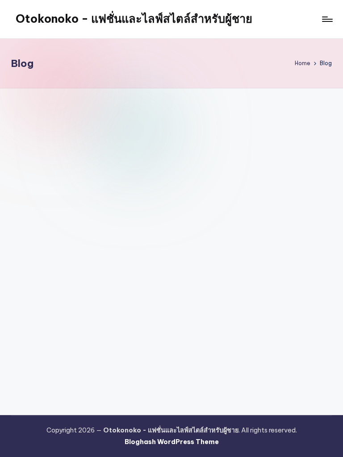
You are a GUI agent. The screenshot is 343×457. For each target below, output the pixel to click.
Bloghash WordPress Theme (172, 442)
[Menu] (326, 19)
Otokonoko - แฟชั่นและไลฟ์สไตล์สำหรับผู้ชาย (134, 19)
